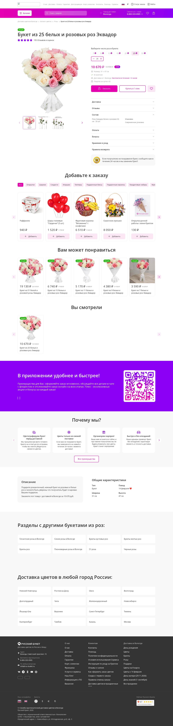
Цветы (126, 651)
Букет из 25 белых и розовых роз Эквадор (30, 334)
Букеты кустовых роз (98, 539)
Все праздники (130, 683)
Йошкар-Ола (25, 611)
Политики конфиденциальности (103, 655)
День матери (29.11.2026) (135, 675)
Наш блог (69, 675)
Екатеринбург (26, 622)
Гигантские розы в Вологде (32, 539)
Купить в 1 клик (133, 88)
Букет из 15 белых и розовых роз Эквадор (57, 277)
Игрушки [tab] (66, 185)
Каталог (26, 13)
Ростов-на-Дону (61, 591)
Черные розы (130, 549)
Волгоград (128, 591)
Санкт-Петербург (97, 611)
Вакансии (69, 683)
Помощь (107, 4)
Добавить (32, 236)
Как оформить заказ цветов (100, 671)
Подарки (128, 663)
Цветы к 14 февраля (133, 671)
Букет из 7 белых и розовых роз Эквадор (141, 277)
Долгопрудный (26, 601)
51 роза (92, 549)
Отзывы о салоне (96, 667)
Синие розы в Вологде (64, 539)
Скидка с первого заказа (99, 675)
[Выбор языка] (123, 4)
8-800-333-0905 (26, 660)
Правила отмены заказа (99, 679)
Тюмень (127, 611)
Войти (152, 4)
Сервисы (115, 4)
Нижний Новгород (28, 591)
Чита (56, 601)
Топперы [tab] (78, 185)
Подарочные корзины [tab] (116, 185)
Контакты (99, 4)
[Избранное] (147, 13)
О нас (45, 4)
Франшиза (69, 667)
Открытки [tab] (31, 185)
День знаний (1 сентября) (135, 679)
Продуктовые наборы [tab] (138, 185)
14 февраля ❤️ (125, 488)
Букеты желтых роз (132, 539)
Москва (127, 622)
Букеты (127, 655)
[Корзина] (153, 13)
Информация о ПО (73, 679)
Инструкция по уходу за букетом (103, 663)
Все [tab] (20, 185)
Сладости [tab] (54, 185)
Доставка (51, 4)
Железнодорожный (98, 601)
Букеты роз (25, 549)
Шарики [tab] (42, 185)
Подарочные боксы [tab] (94, 185)
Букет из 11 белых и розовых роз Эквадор (85, 277)
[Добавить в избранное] (151, 88)
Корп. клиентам (89, 4)
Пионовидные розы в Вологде (68, 549)
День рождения (131, 647)
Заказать (107, 88)
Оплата (59, 4)
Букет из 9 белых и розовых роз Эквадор (113, 277)
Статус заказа (139, 4)
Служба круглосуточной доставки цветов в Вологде (41, 708)
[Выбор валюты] (127, 4)
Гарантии (66, 4)
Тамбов (57, 622)
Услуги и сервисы (73, 671)
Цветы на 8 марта (132, 667)
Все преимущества (86, 459)
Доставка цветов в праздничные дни (103, 685)
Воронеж (58, 611)
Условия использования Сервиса (103, 659)
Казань (92, 622)
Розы (126, 659)
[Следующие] (82, 123)
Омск (91, 591)
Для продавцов (76, 4)
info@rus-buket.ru (27, 666)
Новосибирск (130, 601)
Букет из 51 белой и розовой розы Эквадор (30, 277)
